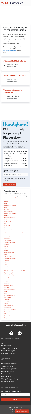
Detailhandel (7, 224)
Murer (5, 268)
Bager (5, 207)
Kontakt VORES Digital (8, 351)
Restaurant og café (8, 285)
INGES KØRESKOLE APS (14, 75)
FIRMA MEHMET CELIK (14, 61)
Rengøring (6, 283)
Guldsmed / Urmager (9, 252)
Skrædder (6, 287)
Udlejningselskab (8, 305)
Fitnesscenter (7, 240)
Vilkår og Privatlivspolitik (9, 348)
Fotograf (6, 246)
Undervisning (7, 307)
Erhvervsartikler (6, 374)
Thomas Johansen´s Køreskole (12, 91)
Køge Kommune (6, 376)
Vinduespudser (7, 311)
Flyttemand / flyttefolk (9, 242)
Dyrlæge (6, 228)
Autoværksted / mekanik (10, 205)
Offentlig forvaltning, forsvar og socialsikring (15, 271)
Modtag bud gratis (9, 184)
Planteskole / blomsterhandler (11, 279)
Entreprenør (7, 238)
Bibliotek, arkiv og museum (10, 213)
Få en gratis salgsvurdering (9, 379)
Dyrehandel (7, 226)
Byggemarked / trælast (9, 217)
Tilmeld (15, 399)
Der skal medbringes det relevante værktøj (15, 179)
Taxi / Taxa (6, 301)
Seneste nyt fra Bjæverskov (9, 363)
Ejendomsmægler (8, 230)
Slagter (5, 291)
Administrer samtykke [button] (8, 353)
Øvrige (5, 318)
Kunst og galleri (8, 256)
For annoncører (6, 346)
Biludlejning (7, 215)
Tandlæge (6, 299)
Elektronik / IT (7, 236)
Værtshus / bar (7, 316)
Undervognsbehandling (10, 309)
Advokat (6, 201)
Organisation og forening (10, 273)
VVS (5, 313)
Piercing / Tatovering (9, 275)
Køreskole (6, 260)
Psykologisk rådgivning (9, 281)
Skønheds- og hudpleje (9, 289)
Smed (5, 293)
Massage (6, 266)
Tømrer (5, 303)
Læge (5, 262)
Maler (5, 264)
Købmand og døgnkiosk (10, 258)
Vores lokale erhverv (7, 366)
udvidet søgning (12, 198)
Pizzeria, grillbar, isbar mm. (10, 277)
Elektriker (6, 234)
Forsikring (6, 244)
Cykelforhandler (8, 221)
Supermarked (7, 297)
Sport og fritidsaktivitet (9, 295)
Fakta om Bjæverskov (7, 371)
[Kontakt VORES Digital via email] (20, 333)
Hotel (5, 254)
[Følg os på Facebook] (11, 333)
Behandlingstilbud (8, 211)
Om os (3, 343)
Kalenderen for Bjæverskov (9, 369)
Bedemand (6, 209)
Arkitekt (6, 203)
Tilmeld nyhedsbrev (22, 411)
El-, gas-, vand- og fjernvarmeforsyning (13, 232)
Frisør (5, 248)
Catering (6, 219)
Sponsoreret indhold (7, 381)
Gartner (6, 250)
